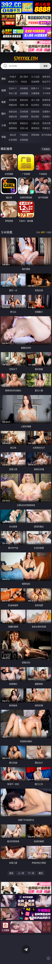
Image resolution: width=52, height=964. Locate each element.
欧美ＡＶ (35, 88)
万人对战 (35, 76)
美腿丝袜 (13, 116)
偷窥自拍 (13, 111)
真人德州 (24, 76)
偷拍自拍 (24, 100)
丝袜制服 (24, 93)
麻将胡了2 (12, 81)
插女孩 (13, 134)
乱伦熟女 (35, 104)
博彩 (3, 78)
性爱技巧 (46, 128)
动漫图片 (46, 111)
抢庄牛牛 (46, 81)
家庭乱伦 (24, 123)
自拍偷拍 (24, 88)
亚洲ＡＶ (13, 88)
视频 (3, 90)
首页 (11, 873)
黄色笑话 (35, 128)
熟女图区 (35, 116)
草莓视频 (35, 134)
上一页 (21, 873)
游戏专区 (46, 76)
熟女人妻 (13, 93)
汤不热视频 (46, 134)
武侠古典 (46, 123)
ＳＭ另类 (46, 93)
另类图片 (46, 116)
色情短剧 (24, 139)
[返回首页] (48, 958)
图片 (3, 113)
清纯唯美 (24, 116)
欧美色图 (35, 111)
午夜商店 (24, 134)
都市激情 (13, 123)
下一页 (31, 873)
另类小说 (24, 128)
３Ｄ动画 (46, 88)
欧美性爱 (46, 100)
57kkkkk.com (26, 58)
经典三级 (24, 104)
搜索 (45, 66)
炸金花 (24, 81)
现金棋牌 (35, 81)
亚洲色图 (24, 111)
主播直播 (35, 93)
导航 (3, 137)
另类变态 (46, 104)
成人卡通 (35, 100)
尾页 (41, 873)
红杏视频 (13, 139)
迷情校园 (13, 128)
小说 (3, 125)
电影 (3, 102)
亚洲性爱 (13, 100)
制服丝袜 (13, 104)
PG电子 (13, 76)
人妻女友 (35, 123)
